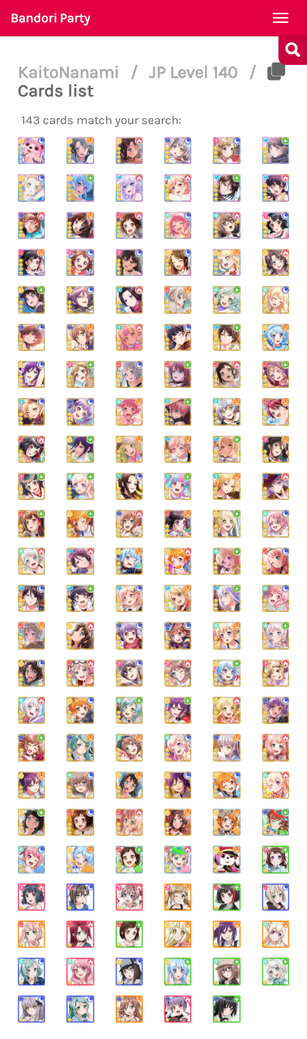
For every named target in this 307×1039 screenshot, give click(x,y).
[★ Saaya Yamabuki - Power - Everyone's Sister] (129, 897)
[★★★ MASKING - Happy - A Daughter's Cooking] (226, 486)
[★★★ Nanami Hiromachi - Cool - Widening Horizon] (129, 598)
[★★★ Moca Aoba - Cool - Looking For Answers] (129, 374)
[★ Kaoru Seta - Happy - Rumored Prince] (226, 934)
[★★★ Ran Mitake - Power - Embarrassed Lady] (31, 449)
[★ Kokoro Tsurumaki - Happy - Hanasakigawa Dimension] (177, 934)
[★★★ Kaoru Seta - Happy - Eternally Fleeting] (31, 785)
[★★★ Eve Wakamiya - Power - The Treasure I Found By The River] (31, 710)
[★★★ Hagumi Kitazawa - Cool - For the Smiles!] (226, 785)
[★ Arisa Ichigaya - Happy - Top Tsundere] (177, 897)
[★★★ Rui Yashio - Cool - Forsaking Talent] (31, 598)
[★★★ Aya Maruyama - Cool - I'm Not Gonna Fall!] (275, 598)
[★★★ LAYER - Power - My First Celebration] (129, 299)
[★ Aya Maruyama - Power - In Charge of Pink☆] (80, 971)
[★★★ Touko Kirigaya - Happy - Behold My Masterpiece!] (177, 598)
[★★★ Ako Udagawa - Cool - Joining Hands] (129, 635)
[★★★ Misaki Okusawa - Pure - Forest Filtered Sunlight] (31, 822)
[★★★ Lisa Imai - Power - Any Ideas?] (129, 523)
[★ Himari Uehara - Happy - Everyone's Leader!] (31, 934)
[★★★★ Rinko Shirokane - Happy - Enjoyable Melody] (80, 225)
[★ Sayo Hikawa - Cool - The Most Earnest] (80, 1009)
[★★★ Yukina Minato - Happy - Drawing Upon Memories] (226, 747)
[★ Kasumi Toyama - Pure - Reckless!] (275, 859)
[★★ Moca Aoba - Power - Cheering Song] (177, 859)
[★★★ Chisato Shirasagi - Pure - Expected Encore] (226, 561)
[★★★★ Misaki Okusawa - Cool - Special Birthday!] (31, 150)
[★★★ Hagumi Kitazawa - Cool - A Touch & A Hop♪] (80, 710)
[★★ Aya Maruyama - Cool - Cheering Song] (31, 859)
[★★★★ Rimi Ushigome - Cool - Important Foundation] (275, 225)
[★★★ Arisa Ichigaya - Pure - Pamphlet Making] (80, 374)
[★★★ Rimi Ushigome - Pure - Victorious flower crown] (31, 486)
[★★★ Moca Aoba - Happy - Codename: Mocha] (31, 635)
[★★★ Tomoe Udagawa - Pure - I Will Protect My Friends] (177, 374)
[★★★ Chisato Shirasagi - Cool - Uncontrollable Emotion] (275, 299)
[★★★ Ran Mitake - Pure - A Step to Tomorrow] (31, 523)
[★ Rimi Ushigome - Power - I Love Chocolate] (31, 897)
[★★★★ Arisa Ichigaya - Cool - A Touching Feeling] (226, 150)
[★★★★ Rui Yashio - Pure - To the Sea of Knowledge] (226, 187)
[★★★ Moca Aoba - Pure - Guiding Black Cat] (275, 374)
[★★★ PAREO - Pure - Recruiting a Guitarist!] (177, 486)
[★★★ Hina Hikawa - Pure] (226, 299)
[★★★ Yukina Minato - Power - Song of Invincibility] (275, 486)
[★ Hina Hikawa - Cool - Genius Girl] (31, 971)
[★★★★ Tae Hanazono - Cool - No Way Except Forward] (129, 262)
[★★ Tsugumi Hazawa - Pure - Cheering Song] (129, 859)
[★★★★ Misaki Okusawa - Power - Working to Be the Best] (129, 150)
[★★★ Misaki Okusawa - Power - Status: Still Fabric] (275, 262)
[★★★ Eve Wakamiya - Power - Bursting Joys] (31, 561)
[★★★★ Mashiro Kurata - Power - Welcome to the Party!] (129, 187)
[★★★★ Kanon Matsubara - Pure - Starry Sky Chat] (80, 187)
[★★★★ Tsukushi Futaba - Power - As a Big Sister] (275, 187)
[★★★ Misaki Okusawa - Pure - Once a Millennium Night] (31, 299)
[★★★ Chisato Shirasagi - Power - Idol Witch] (275, 785)
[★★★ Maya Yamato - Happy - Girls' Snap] (129, 747)
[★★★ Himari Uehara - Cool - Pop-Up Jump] (275, 561)
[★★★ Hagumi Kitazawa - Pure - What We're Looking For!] (80, 523)
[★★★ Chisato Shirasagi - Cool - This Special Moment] (177, 747)
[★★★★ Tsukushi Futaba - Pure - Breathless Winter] (275, 150)
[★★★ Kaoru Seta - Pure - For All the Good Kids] (177, 710)
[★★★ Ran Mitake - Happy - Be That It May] (177, 523)
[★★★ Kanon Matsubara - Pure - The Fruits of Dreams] (226, 673)
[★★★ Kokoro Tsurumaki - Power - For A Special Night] (226, 710)
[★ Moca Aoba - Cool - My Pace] (275, 897)
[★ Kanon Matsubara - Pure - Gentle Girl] (177, 971)
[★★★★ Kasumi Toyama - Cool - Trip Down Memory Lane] (80, 262)
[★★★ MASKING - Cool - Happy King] (31, 411)
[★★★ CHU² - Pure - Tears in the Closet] (177, 411)
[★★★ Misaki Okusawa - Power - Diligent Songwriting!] (80, 635)
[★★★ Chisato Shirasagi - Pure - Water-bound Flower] (80, 486)
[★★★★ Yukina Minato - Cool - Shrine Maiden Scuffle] (177, 150)
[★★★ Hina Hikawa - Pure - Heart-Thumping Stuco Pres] (129, 710)
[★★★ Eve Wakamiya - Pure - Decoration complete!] (275, 635)
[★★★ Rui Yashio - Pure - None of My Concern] (226, 337)
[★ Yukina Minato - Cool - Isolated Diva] (31, 1009)
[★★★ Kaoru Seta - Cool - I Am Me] (177, 785)
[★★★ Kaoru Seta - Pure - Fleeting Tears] (80, 449)
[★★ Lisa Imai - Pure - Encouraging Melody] (275, 822)
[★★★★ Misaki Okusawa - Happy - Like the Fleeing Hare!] (80, 150)
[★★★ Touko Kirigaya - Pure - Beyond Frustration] (226, 449)
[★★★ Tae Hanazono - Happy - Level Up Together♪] (275, 449)
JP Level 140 (195, 72)
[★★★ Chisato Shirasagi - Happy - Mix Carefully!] (226, 635)
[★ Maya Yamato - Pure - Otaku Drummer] (226, 971)
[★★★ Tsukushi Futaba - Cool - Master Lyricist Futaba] (177, 337)
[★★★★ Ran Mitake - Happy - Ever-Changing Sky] (31, 262)
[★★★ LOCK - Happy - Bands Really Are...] (226, 411)
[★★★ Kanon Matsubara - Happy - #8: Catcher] (129, 561)
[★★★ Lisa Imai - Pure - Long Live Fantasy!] (31, 747)
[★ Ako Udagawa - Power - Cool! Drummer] (177, 1009)
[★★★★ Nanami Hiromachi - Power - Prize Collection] (177, 187)
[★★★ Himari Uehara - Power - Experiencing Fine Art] (275, 747)
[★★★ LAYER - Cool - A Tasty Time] (129, 486)
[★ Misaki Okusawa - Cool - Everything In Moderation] (129, 971)
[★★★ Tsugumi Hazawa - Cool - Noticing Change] (80, 822)
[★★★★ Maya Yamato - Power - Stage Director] (226, 225)
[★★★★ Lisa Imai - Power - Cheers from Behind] (31, 225)
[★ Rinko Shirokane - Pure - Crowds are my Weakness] (226, 1009)
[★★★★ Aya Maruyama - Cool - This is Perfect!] (177, 225)
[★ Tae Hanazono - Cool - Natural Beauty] (80, 897)
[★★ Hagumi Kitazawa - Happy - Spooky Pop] (226, 822)
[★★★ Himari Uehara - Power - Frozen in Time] (129, 822)
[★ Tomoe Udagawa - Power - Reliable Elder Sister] (80, 934)
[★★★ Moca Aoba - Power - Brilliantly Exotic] (80, 673)
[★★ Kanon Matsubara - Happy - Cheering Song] (80, 859)
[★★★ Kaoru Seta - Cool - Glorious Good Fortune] (80, 299)
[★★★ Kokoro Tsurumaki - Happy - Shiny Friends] (129, 449)
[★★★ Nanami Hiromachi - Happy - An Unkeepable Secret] (177, 449)
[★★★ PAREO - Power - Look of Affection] (129, 337)
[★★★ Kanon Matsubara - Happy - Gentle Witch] (275, 337)
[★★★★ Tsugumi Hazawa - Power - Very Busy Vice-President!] (129, 225)
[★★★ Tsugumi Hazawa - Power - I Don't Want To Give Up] (226, 374)
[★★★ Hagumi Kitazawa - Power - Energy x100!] (177, 561)
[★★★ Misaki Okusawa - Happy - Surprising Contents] (129, 785)
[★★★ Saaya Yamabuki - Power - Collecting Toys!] (177, 673)
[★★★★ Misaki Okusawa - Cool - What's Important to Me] (177, 262)
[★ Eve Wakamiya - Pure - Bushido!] (275, 971)
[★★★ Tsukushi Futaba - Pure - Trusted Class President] (80, 598)
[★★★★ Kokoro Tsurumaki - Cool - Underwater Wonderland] (31, 187)
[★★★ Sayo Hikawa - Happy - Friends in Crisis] (80, 747)
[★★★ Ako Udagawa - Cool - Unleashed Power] (275, 710)
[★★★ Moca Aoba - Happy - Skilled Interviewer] (177, 299)
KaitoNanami (71, 72)
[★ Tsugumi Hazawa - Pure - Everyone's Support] (129, 934)
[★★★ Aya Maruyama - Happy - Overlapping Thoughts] (129, 411)
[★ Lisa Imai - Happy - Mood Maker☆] (129, 1009)
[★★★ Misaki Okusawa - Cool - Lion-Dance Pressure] (31, 673)
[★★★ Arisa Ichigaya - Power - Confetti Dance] (275, 673)
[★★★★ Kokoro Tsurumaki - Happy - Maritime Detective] (226, 262)
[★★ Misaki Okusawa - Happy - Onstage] (226, 859)
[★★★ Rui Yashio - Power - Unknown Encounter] (80, 561)
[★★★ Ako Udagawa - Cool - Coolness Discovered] (80, 411)
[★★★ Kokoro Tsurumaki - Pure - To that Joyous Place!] (226, 523)
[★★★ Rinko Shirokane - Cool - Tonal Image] (31, 337)
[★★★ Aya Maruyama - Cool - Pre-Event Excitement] (275, 523)
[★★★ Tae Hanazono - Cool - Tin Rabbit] (129, 673)
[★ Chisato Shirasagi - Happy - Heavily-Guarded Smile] (275, 934)
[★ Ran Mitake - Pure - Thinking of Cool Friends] (226, 897)
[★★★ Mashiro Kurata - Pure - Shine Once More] (226, 598)
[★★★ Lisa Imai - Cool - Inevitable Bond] (177, 635)
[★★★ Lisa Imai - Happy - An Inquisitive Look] (80, 337)
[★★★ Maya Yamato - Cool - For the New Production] (80, 785)
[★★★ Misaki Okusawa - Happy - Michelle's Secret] (177, 822)
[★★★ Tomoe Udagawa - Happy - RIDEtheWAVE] (275, 411)
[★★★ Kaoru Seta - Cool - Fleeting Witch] (31, 374)
